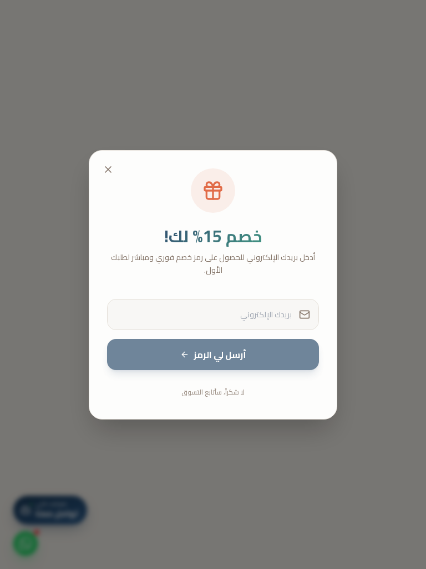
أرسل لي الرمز (220, 354)
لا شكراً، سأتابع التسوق (213, 392)
